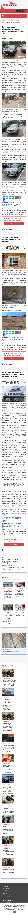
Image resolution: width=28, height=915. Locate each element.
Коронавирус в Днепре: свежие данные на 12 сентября (19, 727)
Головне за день (12, 20)
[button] (1, 11)
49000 (22, 66)
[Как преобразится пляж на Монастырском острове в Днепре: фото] (8, 699)
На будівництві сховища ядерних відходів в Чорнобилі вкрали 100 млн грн (13, 679)
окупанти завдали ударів (18, 624)
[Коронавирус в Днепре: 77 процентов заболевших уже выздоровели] (20, 699)
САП (14, 527)
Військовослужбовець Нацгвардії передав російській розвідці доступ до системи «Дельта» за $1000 (9, 795)
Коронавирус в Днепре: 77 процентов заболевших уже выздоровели (19, 706)
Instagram (17, 10)
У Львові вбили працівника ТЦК (11, 764)
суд (17, 527)
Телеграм (23, 10)
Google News (25, 10)
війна (10, 339)
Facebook (20, 10)
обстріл (5, 341)
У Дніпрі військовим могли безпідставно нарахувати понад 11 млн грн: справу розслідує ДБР (8, 861)
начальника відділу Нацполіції (14, 185)
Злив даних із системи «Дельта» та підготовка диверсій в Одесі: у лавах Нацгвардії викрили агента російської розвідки (8, 840)
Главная (4, 20)
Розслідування (7, 204)
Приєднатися (14, 224)
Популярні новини (8, 778)
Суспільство (15, 338)
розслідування (7, 527)
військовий (9, 206)
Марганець (19, 339)
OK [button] (14, 911)
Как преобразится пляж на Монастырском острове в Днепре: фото (8, 706)
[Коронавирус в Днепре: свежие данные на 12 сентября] (20, 722)
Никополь (16, 636)
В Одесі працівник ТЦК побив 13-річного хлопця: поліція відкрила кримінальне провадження (8, 881)
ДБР (15, 206)
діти (13, 339)
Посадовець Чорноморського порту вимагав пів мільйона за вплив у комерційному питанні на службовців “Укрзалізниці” (8, 817)
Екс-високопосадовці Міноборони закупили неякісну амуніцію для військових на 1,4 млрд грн (8, 730)
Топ (21, 338)
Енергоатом (12, 525)
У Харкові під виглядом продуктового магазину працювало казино (10, 671)
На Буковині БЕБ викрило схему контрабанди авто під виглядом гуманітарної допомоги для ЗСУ (8, 902)
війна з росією (7, 636)
